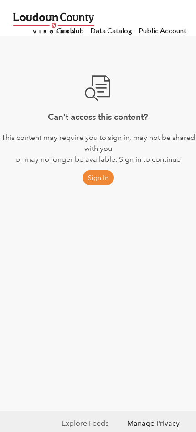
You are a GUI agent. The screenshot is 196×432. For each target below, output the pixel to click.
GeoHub (70, 30)
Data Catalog (111, 30)
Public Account (162, 30)
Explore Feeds (85, 423)
